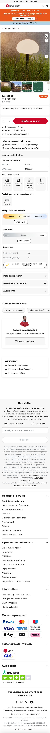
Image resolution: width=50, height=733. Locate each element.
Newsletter (7, 552)
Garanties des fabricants (14, 517)
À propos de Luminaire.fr (17, 542)
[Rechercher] (43, 6)
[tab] (25, 515)
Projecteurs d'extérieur (13, 310)
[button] (5, 86)
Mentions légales (10, 607)
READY (23, 19)
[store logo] (14, 6)
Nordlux (28, 164)
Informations (10, 589)
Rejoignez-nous (9, 568)
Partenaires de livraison (17, 644)
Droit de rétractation (13, 501)
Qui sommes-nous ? (11, 547)
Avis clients (9, 290)
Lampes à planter (12, 28)
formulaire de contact (31, 475)
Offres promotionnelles (13, 564)
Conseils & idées (22, 581)
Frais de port (8, 522)
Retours (5, 526)
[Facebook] (18, 702)
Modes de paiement (11, 530)
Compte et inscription (12, 534)
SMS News (6, 556)
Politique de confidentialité (14, 598)
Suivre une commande (12, 509)
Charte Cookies (9, 602)
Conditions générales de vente (16, 594)
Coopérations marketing (13, 560)
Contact (6, 513)
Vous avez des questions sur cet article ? (27, 265)
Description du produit (15, 283)
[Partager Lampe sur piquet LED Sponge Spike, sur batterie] (46, 40)
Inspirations (7, 581)
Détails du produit (12, 275)
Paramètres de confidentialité (18, 707)
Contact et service (13, 495)
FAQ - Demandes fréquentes (15, 505)
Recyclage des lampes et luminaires (25, 714)
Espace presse (9, 577)
